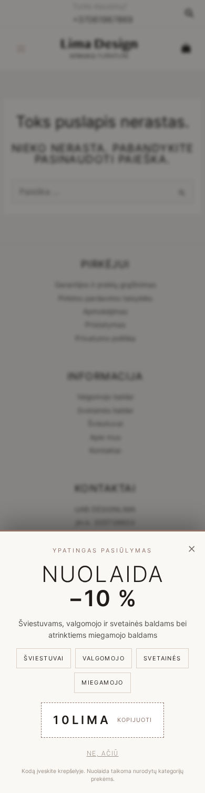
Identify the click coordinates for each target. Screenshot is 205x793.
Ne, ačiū (103, 753)
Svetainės (162, 658)
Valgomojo (104, 658)
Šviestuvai (44, 658)
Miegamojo (102, 682)
